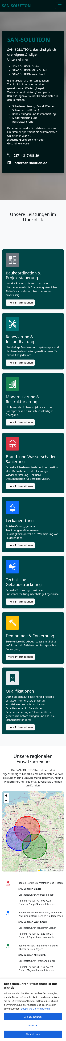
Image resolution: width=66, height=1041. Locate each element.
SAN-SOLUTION (16, 5)
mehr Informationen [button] (20, 302)
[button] (6, 795)
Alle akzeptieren (33, 1016)
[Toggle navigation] (59, 6)
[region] (33, 1009)
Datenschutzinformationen (35, 1008)
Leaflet (43, 870)
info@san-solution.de (30, 163)
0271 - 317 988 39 (26, 155)
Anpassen (33, 1025)
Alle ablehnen (33, 1034)
